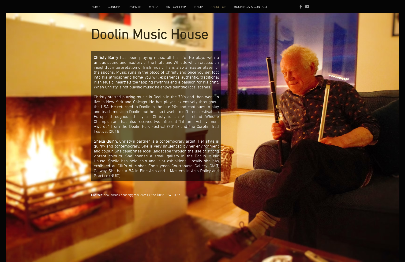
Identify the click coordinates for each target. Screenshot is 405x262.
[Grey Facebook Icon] (300, 6)
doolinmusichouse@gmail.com (125, 195)
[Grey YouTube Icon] (307, 6)
